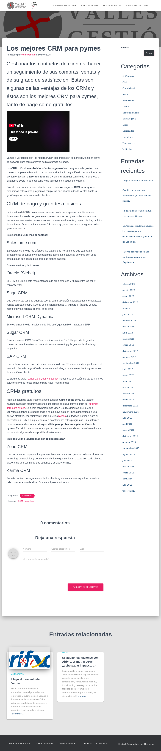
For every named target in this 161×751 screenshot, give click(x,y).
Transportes (128, 143)
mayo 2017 (128, 375)
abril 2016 (127, 424)
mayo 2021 (128, 308)
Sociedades (128, 131)
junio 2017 (127, 369)
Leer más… (18, 713)
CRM (20, 501)
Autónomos (128, 76)
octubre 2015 (129, 442)
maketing (29, 501)
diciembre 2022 (130, 302)
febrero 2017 (128, 393)
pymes (62, 416)
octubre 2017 (129, 357)
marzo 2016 (128, 430)
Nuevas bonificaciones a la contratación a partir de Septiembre (135, 257)
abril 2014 (127, 478)
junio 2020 (127, 314)
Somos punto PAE (89, 5)
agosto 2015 (128, 454)
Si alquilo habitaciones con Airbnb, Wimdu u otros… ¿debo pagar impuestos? (80, 661)
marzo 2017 (128, 387)
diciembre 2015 (130, 436)
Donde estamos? (112, 5)
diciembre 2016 (130, 405)
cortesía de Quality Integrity (43, 378)
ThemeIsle (149, 744)
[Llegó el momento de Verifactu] (29, 658)
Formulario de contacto (138, 5)
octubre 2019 (129, 320)
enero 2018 (128, 345)
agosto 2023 (128, 290)
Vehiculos (127, 149)
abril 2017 (127, 381)
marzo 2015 (128, 466)
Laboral (126, 106)
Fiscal (125, 94)
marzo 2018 (128, 339)
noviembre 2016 (130, 412)
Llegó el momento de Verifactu (137, 180)
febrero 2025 (128, 284)
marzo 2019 (128, 326)
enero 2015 (128, 472)
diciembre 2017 (130, 351)
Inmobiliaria (128, 100)
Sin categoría (129, 118)
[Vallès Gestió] (22, 5)
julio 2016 (127, 418)
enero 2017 (128, 399)
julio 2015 (127, 460)
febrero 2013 (128, 491)
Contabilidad (128, 88)
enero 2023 (128, 296)
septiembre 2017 (130, 363)
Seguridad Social (130, 112)
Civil (124, 82)
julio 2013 (127, 485)
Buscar (124, 47)
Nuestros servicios (63, 5)
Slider (125, 125)
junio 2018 (127, 332)
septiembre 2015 (130, 448)
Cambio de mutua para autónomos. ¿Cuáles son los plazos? (136, 195)
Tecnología (27, 496)
